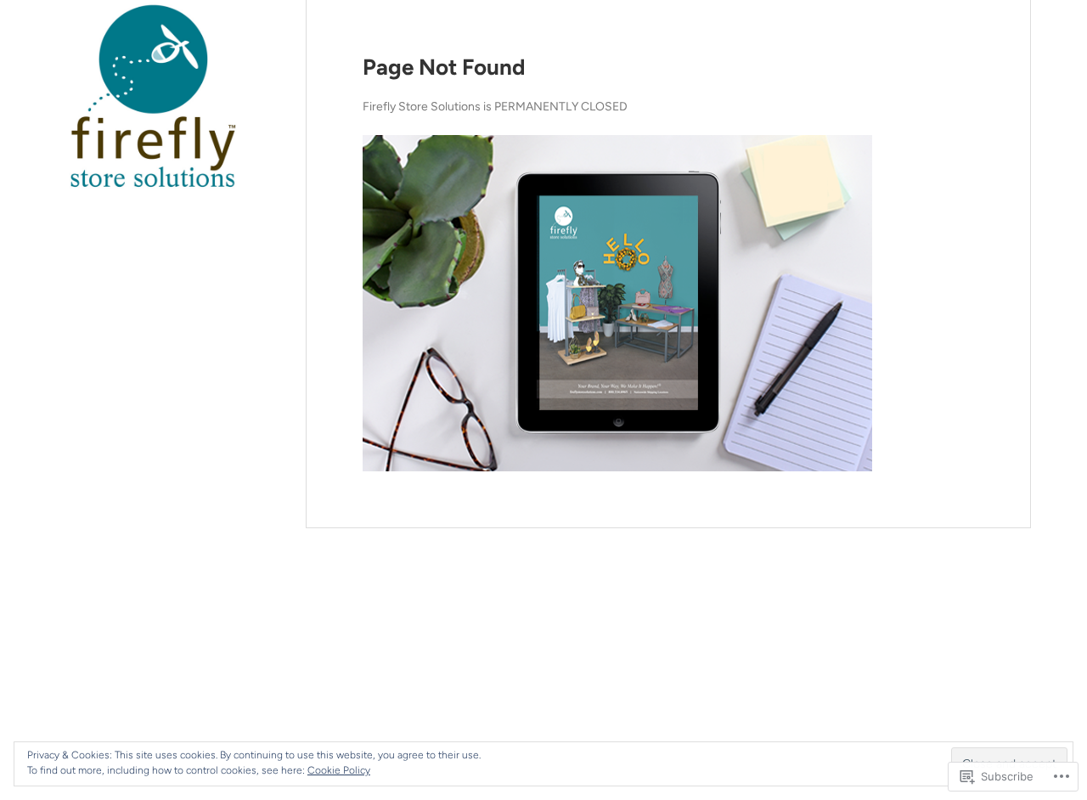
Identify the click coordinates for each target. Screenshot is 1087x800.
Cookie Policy (338, 770)
